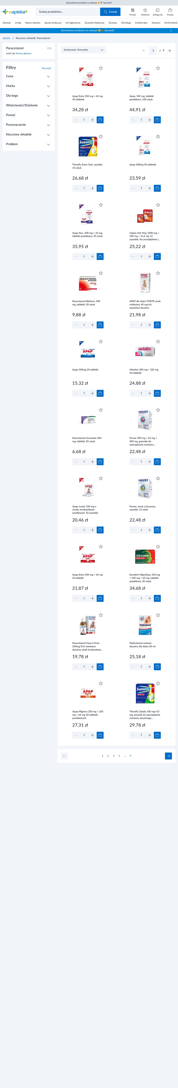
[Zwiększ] (92, 119)
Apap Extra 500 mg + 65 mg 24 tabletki (87, 576)
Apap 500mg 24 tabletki (85, 370)
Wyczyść (46, 68)
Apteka (6, 38)
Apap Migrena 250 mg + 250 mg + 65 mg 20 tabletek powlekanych (87, 714)
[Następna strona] (169, 50)
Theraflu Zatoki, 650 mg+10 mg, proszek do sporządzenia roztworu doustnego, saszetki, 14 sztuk (145, 714)
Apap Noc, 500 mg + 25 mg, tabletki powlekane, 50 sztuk (87, 235)
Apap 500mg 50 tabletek (143, 164)
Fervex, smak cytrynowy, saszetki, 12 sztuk (143, 508)
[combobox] (68, 12)
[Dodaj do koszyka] (100, 119)
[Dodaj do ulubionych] (101, 68)
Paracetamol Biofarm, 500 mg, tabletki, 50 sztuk (86, 303)
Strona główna (23, 53)
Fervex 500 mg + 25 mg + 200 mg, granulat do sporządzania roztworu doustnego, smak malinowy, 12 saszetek (144, 441)
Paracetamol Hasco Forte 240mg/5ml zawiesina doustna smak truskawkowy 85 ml (87, 646)
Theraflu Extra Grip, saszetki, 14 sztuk (87, 166)
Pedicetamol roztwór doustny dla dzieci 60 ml (142, 645)
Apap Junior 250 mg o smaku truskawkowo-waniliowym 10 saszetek (85, 509)
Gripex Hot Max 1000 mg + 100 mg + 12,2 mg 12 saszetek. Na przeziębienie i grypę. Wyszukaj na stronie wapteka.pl (144, 236)
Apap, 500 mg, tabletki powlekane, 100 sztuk (142, 98)
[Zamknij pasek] (171, 30)
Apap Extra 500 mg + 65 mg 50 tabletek (87, 98)
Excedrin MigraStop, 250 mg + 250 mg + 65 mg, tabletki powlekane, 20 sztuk (145, 578)
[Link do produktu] (88, 94)
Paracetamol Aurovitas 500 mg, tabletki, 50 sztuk (86, 440)
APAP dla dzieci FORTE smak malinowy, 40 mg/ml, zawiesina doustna (145, 304)
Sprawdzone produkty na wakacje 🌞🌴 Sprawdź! (89, 3)
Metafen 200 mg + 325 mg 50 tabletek (144, 371)
